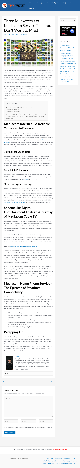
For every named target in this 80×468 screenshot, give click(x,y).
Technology (39, 3)
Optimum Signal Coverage (14, 113)
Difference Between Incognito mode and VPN (23, 246)
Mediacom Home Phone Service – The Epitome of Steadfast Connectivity (25, 116)
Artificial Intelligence (52, 3)
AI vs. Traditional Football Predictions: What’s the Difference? (67, 71)
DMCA (73, 458)
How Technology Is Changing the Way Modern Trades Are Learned (68, 48)
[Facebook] (5, 373)
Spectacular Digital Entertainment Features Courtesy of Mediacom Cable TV (26, 115)
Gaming (63, 3)
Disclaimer (50, 458)
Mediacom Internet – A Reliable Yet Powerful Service (20, 107)
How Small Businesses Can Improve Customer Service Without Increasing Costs (68, 63)
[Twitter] (10, 373)
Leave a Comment (9, 34)
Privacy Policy (58, 458)
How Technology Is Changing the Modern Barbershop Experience (67, 55)
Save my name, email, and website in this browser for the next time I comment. (29, 427)
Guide (30, 3)
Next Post (51, 382)
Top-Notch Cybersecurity (14, 111)
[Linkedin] (7, 373)
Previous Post (6, 382)
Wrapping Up (9, 118)
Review (70, 3)
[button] (32, 2)
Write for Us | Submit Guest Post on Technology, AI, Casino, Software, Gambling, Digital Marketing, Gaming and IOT (60, 462)
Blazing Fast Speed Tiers (13, 109)
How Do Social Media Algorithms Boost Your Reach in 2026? (66, 79)
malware (25, 179)
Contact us (31, 8)
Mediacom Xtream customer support (14, 202)
